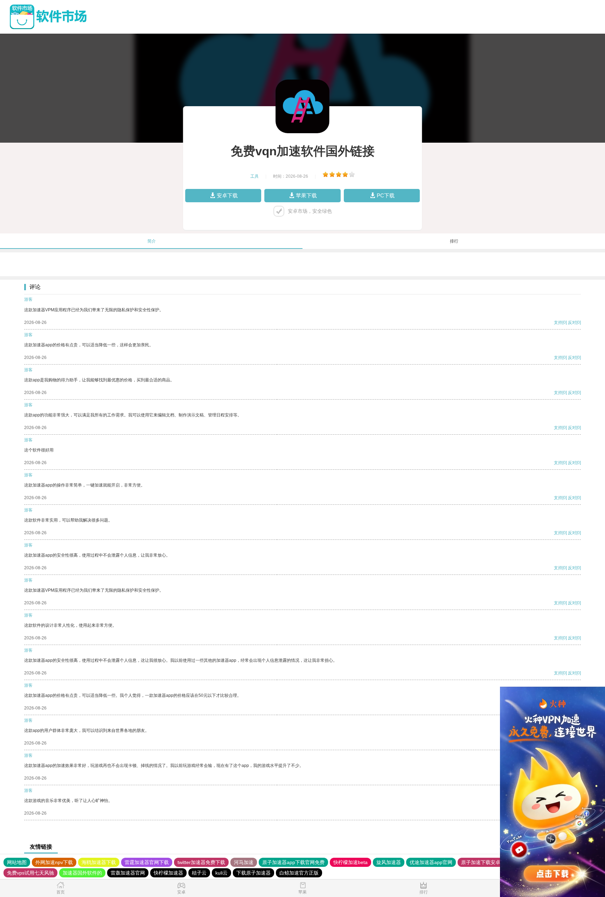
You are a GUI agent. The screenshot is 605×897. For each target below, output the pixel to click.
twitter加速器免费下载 (201, 862)
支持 (558, 322)
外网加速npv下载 (54, 862)
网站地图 (17, 862)
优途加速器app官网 (431, 862)
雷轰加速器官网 (128, 873)
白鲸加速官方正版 (299, 873)
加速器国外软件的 (82, 873)
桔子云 (199, 873)
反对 (572, 322)
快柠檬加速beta (350, 862)
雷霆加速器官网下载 (147, 862)
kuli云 (221, 873)
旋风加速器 (388, 862)
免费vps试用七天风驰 (30, 873)
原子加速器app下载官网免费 (293, 862)
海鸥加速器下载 (99, 862)
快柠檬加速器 (168, 873)
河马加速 (243, 862)
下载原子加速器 (253, 873)
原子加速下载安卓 (480, 862)
